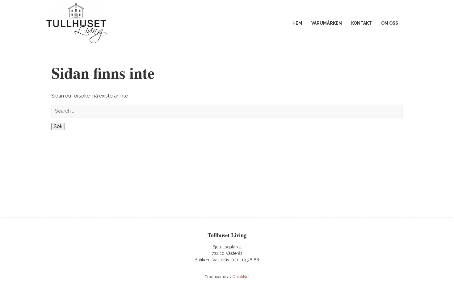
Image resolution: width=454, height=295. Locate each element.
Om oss (389, 23)
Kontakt (361, 23)
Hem (297, 23)
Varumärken (326, 23)
